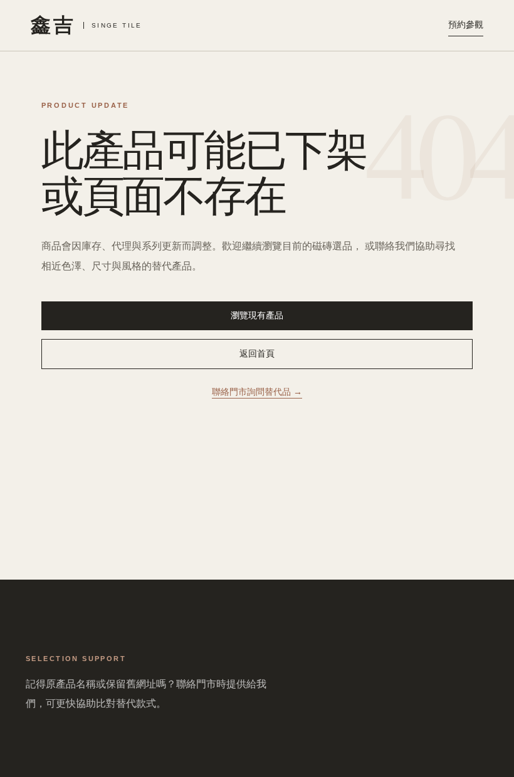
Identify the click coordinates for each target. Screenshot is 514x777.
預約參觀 (465, 24)
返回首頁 (257, 353)
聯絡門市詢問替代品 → (257, 392)
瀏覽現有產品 (257, 315)
